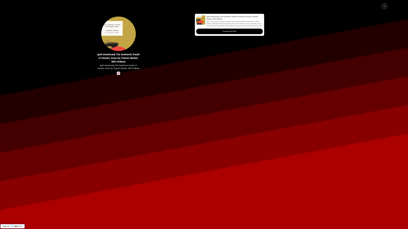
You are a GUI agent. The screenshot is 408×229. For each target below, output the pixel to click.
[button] (12, 226)
